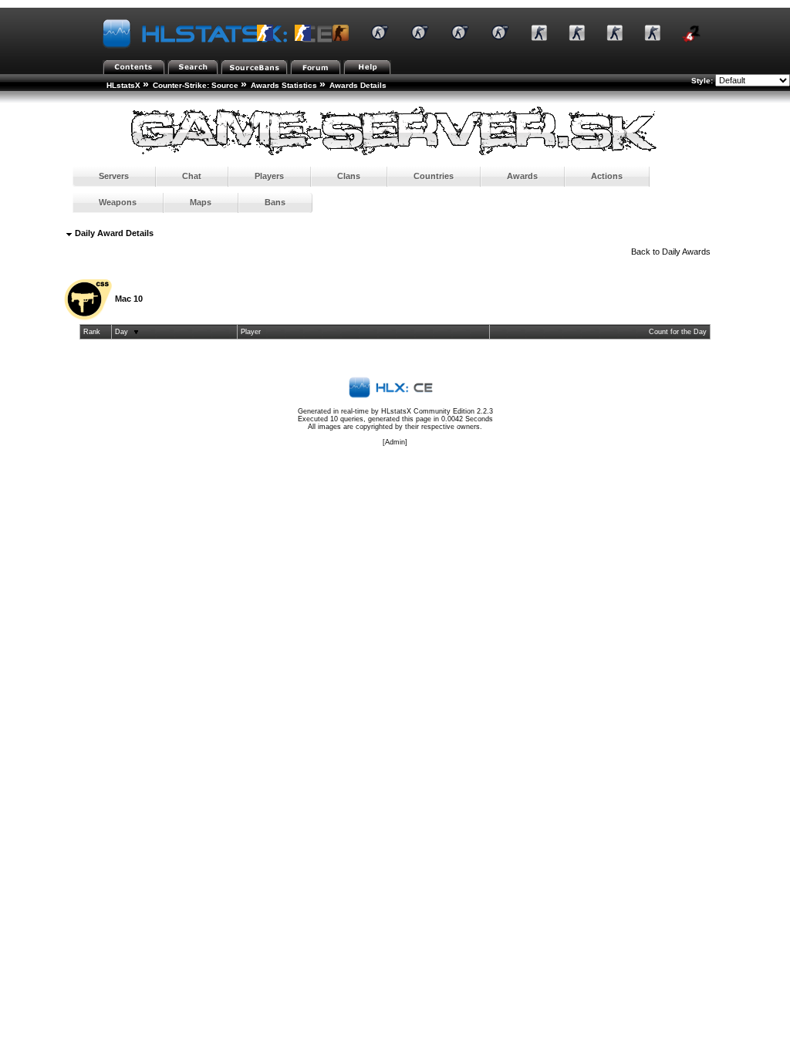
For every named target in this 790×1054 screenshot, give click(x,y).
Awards (522, 176)
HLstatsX (123, 85)
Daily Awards (686, 251)
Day (121, 332)
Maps (200, 202)
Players (269, 176)
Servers (114, 176)
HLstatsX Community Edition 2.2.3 (437, 411)
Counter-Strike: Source (195, 85)
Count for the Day (678, 332)
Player (251, 332)
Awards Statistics (284, 85)
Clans (348, 176)
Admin (395, 442)
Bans (275, 202)
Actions (607, 176)
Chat (191, 176)
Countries (434, 176)
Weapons (118, 202)
